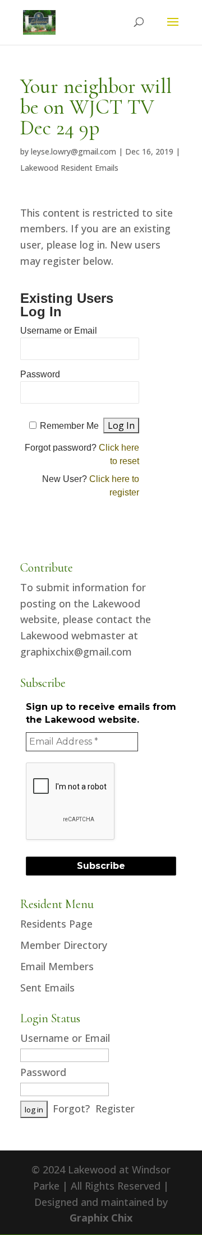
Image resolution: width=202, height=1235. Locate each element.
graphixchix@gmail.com (76, 651)
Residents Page (56, 923)
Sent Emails (47, 987)
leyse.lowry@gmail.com (73, 151)
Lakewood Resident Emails (69, 167)
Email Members (57, 966)
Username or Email (58, 330)
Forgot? (71, 1108)
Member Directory (63, 945)
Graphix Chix (101, 1217)
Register (115, 1108)
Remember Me (69, 426)
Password (40, 374)
